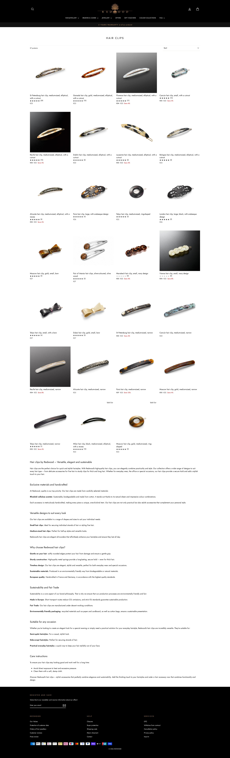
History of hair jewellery (38, 729)
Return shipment (92, 733)
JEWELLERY (106, 18)
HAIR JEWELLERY (71, 18)
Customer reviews (36, 733)
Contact (89, 736)
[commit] (64, 705)
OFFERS (118, 18)
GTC (145, 721)
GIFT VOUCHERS (130, 18)
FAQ (161, 18)
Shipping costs (92, 729)
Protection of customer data (39, 725)
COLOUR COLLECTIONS (147, 18)
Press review (34, 736)
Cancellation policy (150, 729)
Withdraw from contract (152, 725)
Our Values (34, 721)
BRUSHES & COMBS (90, 18)
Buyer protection (92, 725)
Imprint (146, 736)
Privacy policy (149, 733)
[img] (35, 100)
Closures (90, 721)
